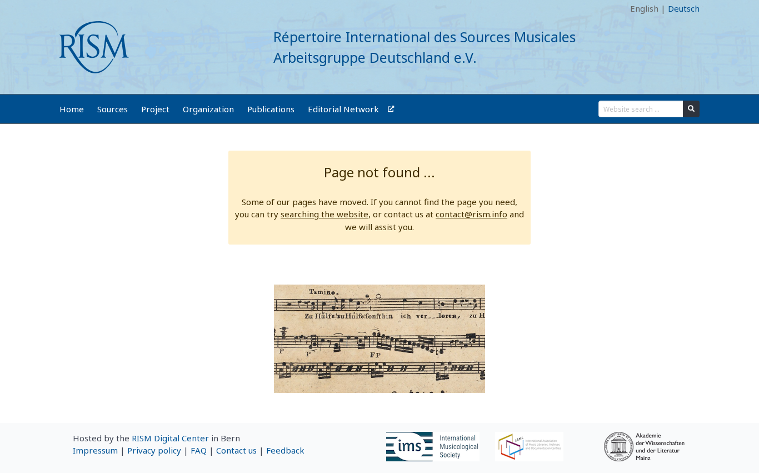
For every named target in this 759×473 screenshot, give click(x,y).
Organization (208, 108)
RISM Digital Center (170, 438)
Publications (270, 108)
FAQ (199, 450)
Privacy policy (154, 450)
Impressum (95, 450)
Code (69, 8)
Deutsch (684, 8)
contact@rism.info (471, 214)
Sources (112, 108)
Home (71, 108)
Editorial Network (343, 108)
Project (155, 108)
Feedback (285, 450)
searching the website (324, 214)
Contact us (236, 450)
